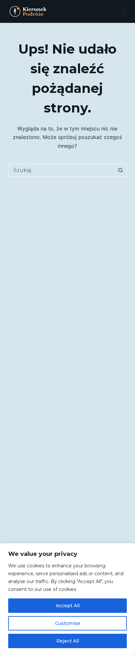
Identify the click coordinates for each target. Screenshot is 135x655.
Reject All (67, 641)
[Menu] (124, 11)
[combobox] (61, 170)
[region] (67, 599)
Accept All (68, 606)
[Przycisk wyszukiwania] (120, 170)
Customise (67, 623)
